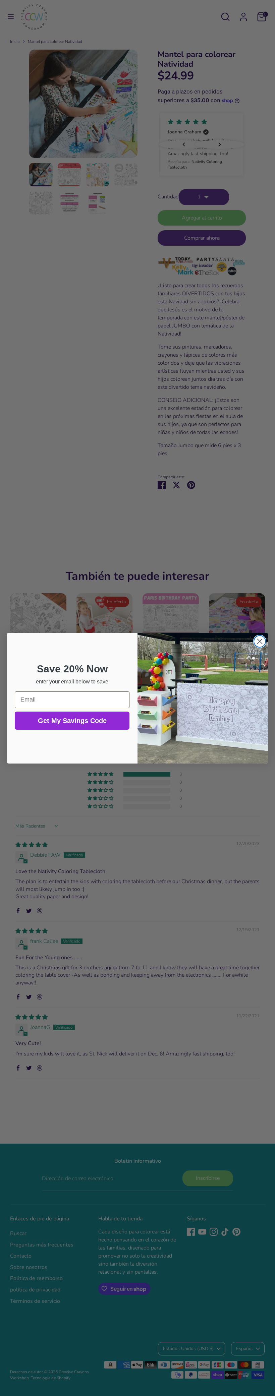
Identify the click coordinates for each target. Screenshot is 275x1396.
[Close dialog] (260, 641)
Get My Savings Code (72, 720)
